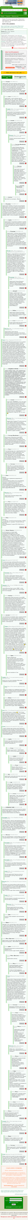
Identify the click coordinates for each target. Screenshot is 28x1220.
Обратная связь (15, 16)
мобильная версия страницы (21, 1194)
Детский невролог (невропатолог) (17, 20)
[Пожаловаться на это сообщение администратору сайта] (12, 48)
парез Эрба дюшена (6, 21)
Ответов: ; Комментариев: (20, 48)
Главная (2, 16)
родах (20, 35)
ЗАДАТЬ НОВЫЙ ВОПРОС (10, 13)
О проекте (8, 16)
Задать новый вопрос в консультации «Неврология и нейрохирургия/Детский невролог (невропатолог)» (12, 26)
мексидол (3, 41)
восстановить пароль (16, 1207)
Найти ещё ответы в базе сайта (14, 72)
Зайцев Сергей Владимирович (12, 52)
